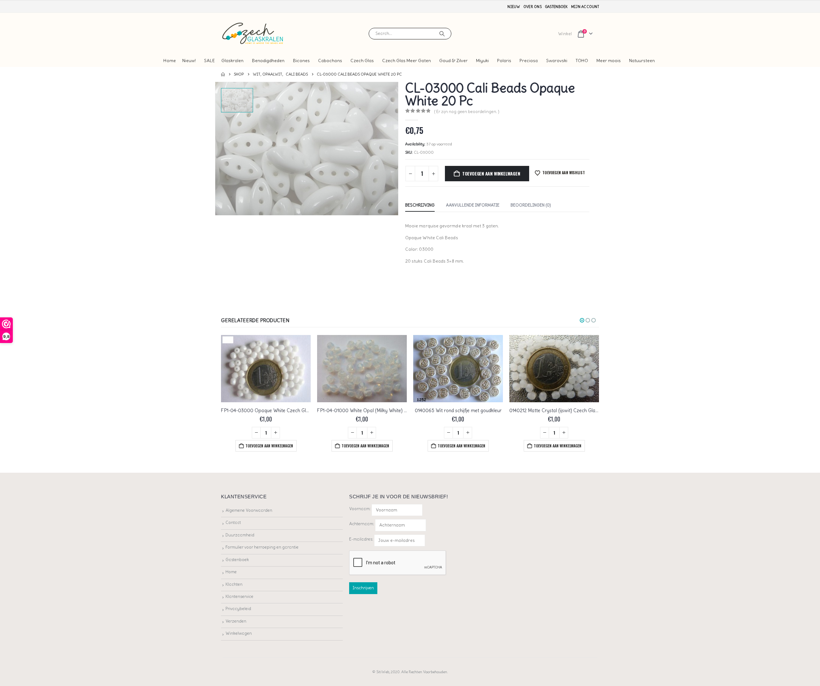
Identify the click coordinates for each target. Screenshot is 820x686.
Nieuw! (189, 60)
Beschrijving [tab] (420, 205)
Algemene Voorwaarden (249, 510)
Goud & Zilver (453, 60)
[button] (582, 320)
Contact (233, 522)
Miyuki (482, 60)
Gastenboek (556, 6)
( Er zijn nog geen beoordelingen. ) (466, 111)
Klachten (234, 584)
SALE (209, 60)
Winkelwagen (239, 633)
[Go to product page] (266, 368)
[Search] (442, 33)
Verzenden (236, 621)
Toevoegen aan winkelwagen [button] (269, 445)
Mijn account (585, 6)
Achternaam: (361, 524)
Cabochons (330, 60)
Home (169, 60)
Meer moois (608, 60)
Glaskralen (232, 60)
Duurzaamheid (240, 535)
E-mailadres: (361, 539)
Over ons (532, 6)
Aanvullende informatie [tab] (472, 205)
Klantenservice (239, 596)
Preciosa (529, 60)
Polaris (504, 60)
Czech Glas (362, 60)
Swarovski (556, 60)
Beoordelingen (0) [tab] (531, 205)
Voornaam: (360, 508)
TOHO (582, 60)
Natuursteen (642, 60)
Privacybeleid (238, 608)
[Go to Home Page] (223, 74)
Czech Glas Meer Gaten (406, 60)
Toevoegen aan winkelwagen (491, 173)
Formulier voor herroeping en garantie (262, 547)
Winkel (565, 34)
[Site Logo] (253, 33)
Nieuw (513, 6)
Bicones (301, 60)
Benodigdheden (268, 60)
